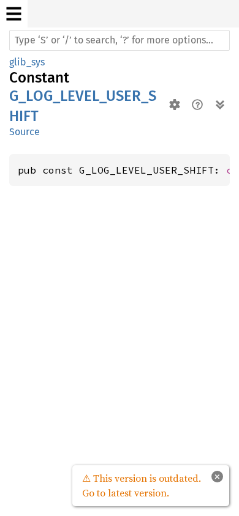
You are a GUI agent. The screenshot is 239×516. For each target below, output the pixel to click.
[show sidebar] (14, 14)
